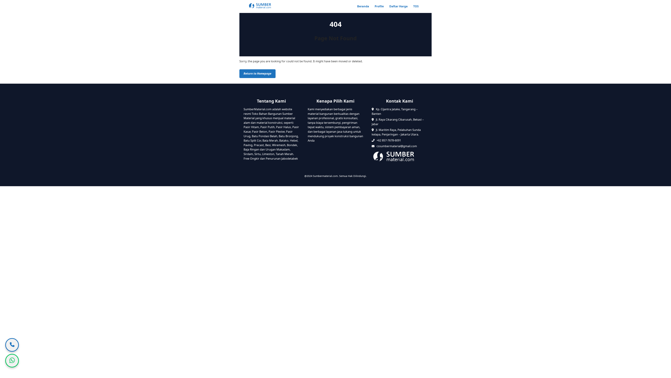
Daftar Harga (398, 6)
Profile (379, 6)
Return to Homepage (257, 73)
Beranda (363, 6)
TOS (416, 6)
